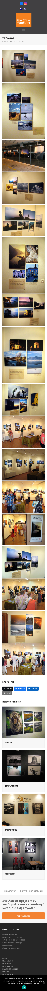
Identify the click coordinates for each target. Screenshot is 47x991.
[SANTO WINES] (23, 810)
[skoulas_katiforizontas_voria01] (23, 66)
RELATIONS (10, 874)
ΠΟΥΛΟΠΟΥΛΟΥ (9, 891)
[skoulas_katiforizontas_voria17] (23, 659)
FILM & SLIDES (7, 961)
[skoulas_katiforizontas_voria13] (23, 529)
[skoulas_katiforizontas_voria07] (23, 310)
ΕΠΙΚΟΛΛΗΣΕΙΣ (8, 966)
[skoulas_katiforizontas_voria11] (23, 464)
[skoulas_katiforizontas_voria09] (23, 400)
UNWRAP (9, 742)
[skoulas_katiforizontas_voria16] (23, 627)
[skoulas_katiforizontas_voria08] (23, 355)
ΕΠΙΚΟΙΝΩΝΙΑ (7, 974)
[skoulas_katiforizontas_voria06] (23, 265)
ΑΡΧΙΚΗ (5, 958)
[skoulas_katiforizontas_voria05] (23, 220)
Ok (24, 987)
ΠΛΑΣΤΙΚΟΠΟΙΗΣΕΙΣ (10, 969)
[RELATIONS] (23, 854)
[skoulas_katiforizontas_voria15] (23, 594)
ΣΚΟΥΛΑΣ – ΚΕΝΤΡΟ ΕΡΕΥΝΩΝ (31, 891)
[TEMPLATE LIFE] (23, 766)
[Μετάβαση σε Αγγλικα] (25, 9)
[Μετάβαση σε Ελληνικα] (21, 9)
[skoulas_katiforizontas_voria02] (23, 111)
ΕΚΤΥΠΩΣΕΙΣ (7, 963)
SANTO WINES (11, 830)
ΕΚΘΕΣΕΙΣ (6, 972)
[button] (23, 30)
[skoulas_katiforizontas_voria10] (23, 432)
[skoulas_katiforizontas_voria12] (23, 497)
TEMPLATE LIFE (11, 786)
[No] (44, 983)
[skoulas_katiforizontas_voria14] (23, 562)
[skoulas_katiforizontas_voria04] (23, 188)
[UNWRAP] (23, 722)
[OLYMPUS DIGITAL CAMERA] (23, 155)
